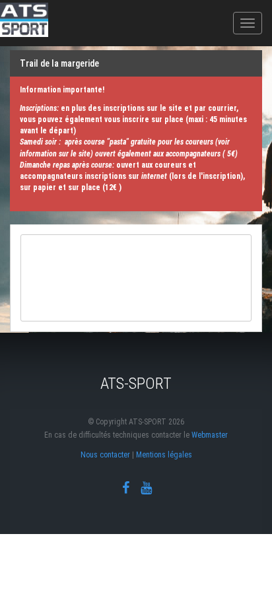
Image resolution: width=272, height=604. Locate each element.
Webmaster (209, 435)
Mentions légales (164, 454)
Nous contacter (105, 454)
